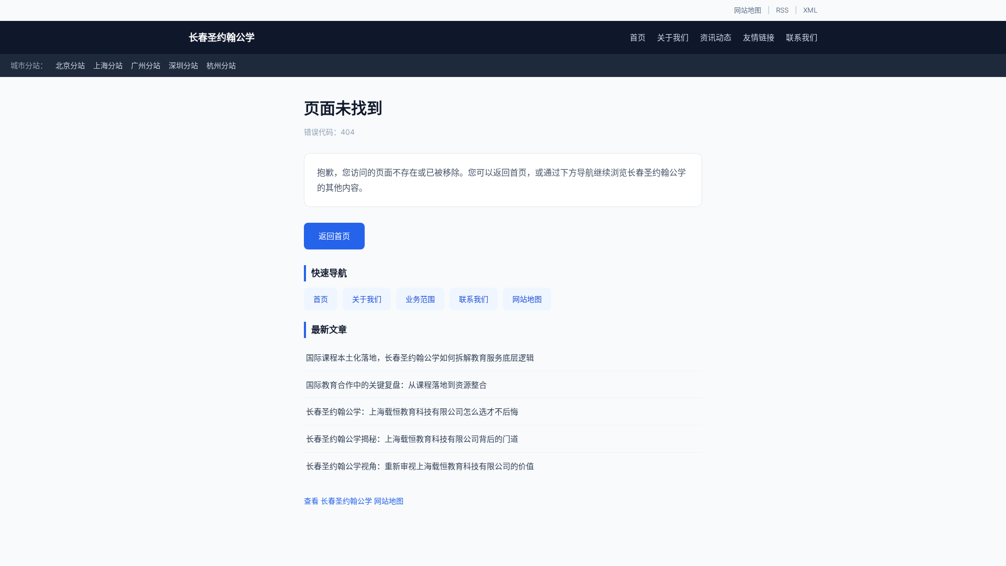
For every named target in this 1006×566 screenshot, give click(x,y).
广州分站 (145, 65)
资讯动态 (715, 37)
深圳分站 (183, 65)
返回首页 (334, 236)
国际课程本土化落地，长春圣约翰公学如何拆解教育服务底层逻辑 (420, 358)
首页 (638, 37)
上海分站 (108, 65)
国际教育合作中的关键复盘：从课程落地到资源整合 (396, 385)
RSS (782, 10)
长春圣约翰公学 (222, 37)
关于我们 (672, 37)
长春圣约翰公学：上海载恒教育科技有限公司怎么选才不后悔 (412, 412)
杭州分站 (221, 65)
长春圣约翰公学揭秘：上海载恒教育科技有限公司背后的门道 (412, 439)
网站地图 (747, 10)
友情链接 (758, 37)
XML (810, 10)
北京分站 (70, 65)
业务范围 (420, 299)
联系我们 (801, 37)
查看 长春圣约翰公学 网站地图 (353, 500)
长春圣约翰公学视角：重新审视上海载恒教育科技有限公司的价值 (420, 466)
